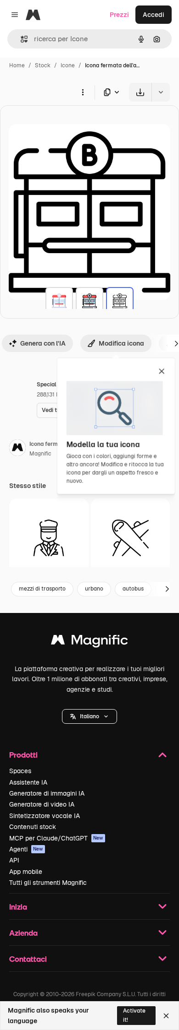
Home (17, 65)
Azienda (23, 933)
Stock (42, 65)
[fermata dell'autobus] (59, 300)
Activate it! (134, 1015)
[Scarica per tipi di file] (112, 92)
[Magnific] (89, 642)
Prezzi (119, 15)
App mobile (25, 871)
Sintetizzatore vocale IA (44, 816)
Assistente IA (28, 782)
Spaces (20, 771)
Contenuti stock (32, 827)
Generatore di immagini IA (46, 793)
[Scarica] (140, 92)
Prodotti (23, 754)
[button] (89, 716)
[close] (162, 371)
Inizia (18, 906)
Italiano (89, 716)
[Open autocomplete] (20, 39)
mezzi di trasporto (42, 588)
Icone (68, 65)
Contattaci (28, 959)
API (14, 860)
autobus (133, 588)
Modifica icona (121, 343)
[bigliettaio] (49, 538)
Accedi (153, 15)
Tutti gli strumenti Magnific (48, 882)
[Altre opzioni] (82, 92)
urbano (94, 588)
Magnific (40, 453)
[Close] (166, 1015)
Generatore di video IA (41, 804)
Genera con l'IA (43, 343)
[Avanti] (167, 589)
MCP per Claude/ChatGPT (56, 838)
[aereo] (130, 538)
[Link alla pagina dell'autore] (17, 449)
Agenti (26, 849)
